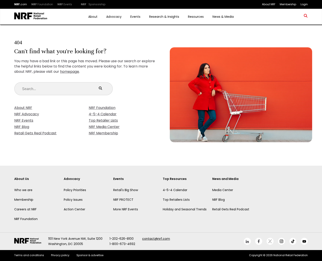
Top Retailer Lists (103, 120)
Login (304, 4)
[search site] (306, 17)
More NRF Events (125, 209)
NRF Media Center (104, 126)
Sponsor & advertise (89, 255)
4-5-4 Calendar (103, 114)
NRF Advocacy (26, 114)
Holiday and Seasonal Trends (185, 209)
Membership (23, 199)
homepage (69, 71)
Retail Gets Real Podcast (35, 133)
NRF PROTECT (123, 199)
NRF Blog (21, 126)
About (92, 16)
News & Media (223, 16)
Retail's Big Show (125, 190)
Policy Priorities (75, 190)
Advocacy (114, 16)
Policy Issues (73, 199)
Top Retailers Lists (176, 199)
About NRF (23, 107)
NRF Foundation (102, 107)
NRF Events (23, 120)
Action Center (74, 209)
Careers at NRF (25, 209)
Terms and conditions (29, 255)
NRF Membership (103, 133)
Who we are (23, 190)
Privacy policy (60, 255)
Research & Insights (164, 16)
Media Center (222, 190)
